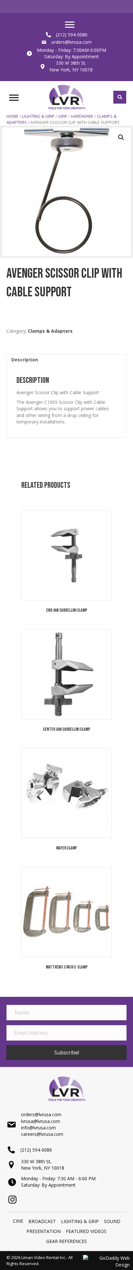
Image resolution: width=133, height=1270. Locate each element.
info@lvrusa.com (38, 1128)
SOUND (112, 1221)
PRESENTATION (43, 1231)
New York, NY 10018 (71, 70)
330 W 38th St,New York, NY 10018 (42, 1164)
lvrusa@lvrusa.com (40, 1121)
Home (12, 116)
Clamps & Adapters (50, 331)
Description (24, 360)
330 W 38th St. (71, 63)
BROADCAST (42, 1221)
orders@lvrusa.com (71, 42)
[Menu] (69, 24)
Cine (18, 1221)
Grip (62, 116)
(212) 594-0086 (71, 35)
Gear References (66, 1241)
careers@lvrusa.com (42, 1134)
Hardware (82, 116)
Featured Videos (86, 1231)
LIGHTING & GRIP (38, 116)
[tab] (66, 359)
